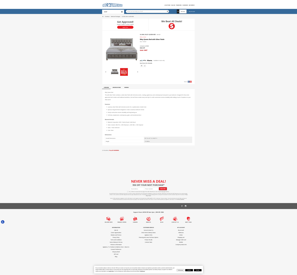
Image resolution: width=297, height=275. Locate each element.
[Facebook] (182, 206)
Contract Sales (148, 242)
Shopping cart (181, 237)
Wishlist (181, 242)
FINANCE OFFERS (121, 222)
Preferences (180, 270)
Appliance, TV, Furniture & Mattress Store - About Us (116, 247)
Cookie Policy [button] (111, 271)
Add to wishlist (141, 65)
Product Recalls (148, 239)
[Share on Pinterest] (191, 82)
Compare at (143, 46)
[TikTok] (193, 206)
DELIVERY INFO (109, 222)
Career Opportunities (116, 232)
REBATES (148, 222)
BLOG (161, 222)
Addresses (181, 232)
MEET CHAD (188, 222)
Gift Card (116, 254)
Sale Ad (116, 230)
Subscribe (163, 188)
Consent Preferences (116, 249)
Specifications (117, 87)
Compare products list (181, 244)
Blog (116, 256)
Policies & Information (116, 244)
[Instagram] (185, 206)
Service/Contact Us (148, 230)
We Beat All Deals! (171, 21)
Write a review (143, 37)
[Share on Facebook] (189, 82)
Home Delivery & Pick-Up (116, 242)
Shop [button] (105, 12)
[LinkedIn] (189, 206)
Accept (197, 270)
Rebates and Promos (116, 235)
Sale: (142, 50)
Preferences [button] (142, 271)
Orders (181, 235)
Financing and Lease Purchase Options (148, 237)
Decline (189, 270)
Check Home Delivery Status (148, 232)
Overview (106, 87)
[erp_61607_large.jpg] (121, 50)
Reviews (126, 87)
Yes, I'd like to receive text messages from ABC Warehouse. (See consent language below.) (149, 191)
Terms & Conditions (180, 199)
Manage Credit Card (181, 239)
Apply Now (125, 27)
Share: (185, 81)
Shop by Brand (116, 251)
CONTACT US (175, 222)
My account (181, 230)
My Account (192, 11)
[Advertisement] (148, 163)
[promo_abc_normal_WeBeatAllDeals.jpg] (124, 75)
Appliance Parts (148, 235)
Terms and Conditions (116, 239)
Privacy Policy (116, 237)
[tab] (106, 87)
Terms (150, 195)
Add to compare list (144, 65)
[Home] (103, 16)
